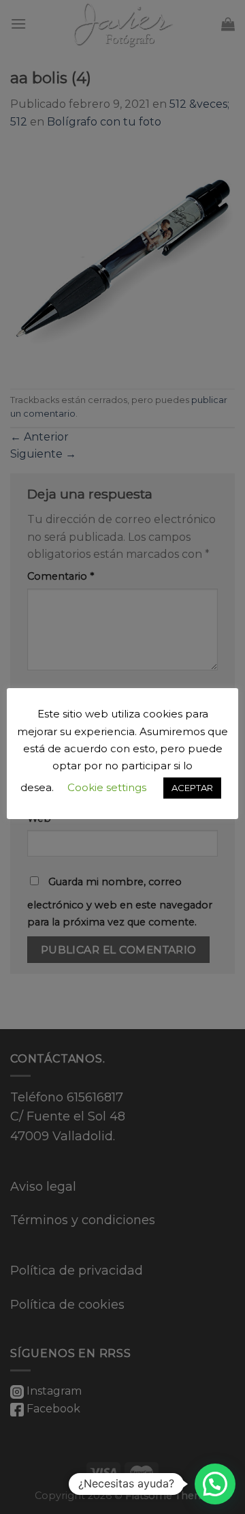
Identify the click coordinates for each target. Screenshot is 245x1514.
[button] (215, 1484)
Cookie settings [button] (106, 787)
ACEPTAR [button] (192, 787)
